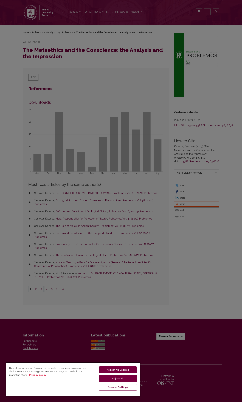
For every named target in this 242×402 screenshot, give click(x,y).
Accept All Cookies (118, 370)
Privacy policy (37, 375)
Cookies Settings (118, 387)
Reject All (117, 378)
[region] (73, 379)
